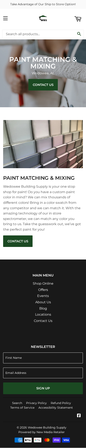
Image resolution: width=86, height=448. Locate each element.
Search (17, 403)
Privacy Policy (36, 403)
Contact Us (43, 85)
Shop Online (43, 283)
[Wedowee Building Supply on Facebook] (79, 416)
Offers (43, 290)
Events (43, 296)
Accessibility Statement (55, 407)
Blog (43, 308)
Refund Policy (61, 403)
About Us (43, 302)
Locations (43, 314)
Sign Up (43, 388)
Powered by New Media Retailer (41, 432)
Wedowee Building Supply (47, 427)
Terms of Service (22, 407)
